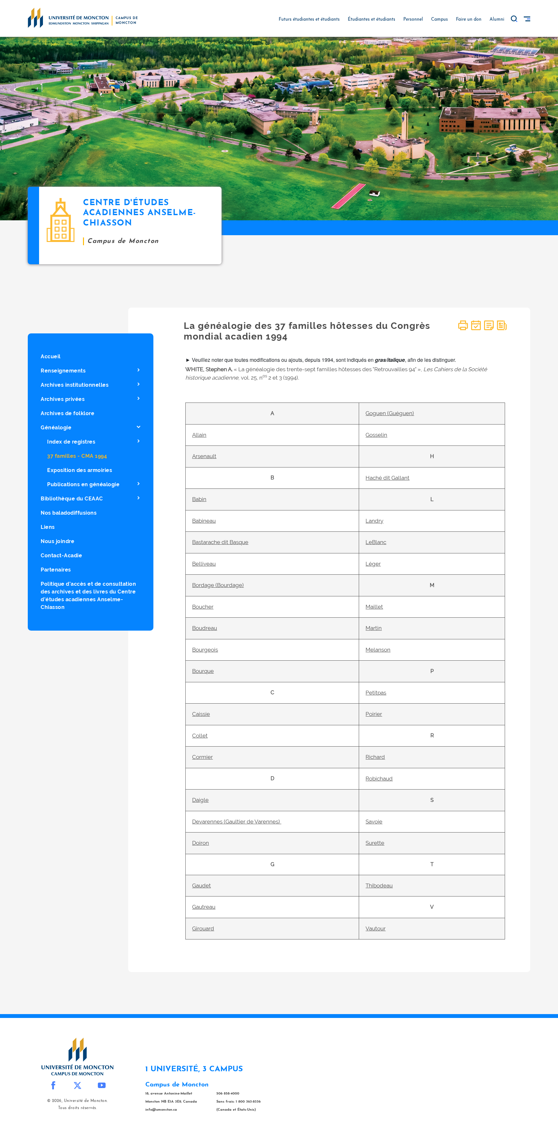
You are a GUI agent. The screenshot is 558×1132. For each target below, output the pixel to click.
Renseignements (63, 371)
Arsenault (204, 456)
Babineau (204, 521)
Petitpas (376, 692)
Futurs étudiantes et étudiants (309, 19)
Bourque (203, 671)
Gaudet (201, 885)
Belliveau (204, 564)
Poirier (374, 714)
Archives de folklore (67, 413)
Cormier (202, 757)
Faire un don (468, 19)
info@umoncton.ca (161, 1110)
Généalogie (56, 427)
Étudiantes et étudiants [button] (371, 19)
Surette (375, 843)
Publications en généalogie (83, 484)
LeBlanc (376, 542)
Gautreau (203, 907)
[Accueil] (68, 17)
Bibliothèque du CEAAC (72, 499)
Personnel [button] (413, 19)
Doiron (200, 843)
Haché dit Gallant (387, 478)
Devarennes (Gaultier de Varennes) (236, 821)
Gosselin (376, 435)
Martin (374, 628)
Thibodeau (379, 885)
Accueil (51, 356)
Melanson (378, 649)
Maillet (374, 606)
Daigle (200, 800)
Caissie (201, 714)
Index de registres (71, 442)
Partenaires (56, 570)
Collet (200, 735)
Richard (375, 757)
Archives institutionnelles (74, 385)
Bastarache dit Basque (220, 542)
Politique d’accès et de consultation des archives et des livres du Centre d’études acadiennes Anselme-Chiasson (88, 595)
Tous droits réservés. (77, 1108)
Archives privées (63, 399)
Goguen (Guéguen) (390, 413)
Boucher (202, 606)
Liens (48, 527)
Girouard (203, 928)
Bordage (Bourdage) (218, 585)
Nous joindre (57, 541)
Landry (374, 521)
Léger (373, 564)
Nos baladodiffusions (69, 513)
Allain (199, 435)
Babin (199, 499)
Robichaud (379, 778)
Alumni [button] (497, 19)
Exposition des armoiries (79, 470)
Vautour (376, 928)
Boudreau (204, 628)
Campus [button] (439, 19)
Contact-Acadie (61, 555)
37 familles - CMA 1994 (77, 456)
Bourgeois (205, 649)
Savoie (374, 821)
